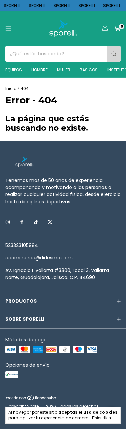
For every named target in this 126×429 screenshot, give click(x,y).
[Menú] (8, 29)
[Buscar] (114, 54)
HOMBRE (39, 70)
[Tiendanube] (31, 399)
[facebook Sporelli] (21, 222)
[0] (117, 28)
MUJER (63, 70)
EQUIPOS (13, 70)
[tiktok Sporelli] (36, 222)
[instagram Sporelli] (7, 222)
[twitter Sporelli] (50, 222)
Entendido (101, 418)
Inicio (10, 88)
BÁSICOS (89, 70)
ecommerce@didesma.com (39, 257)
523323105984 (21, 245)
